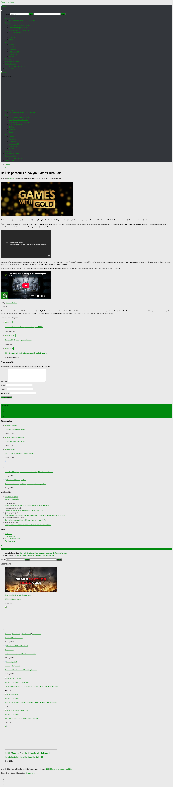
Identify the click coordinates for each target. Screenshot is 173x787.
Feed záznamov (10, 536)
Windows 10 (13, 54)
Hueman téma (30, 773)
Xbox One (8, 23)
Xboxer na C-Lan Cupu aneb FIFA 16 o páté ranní (21, 670)
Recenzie (8, 59)
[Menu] (1, 10)
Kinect (11, 39)
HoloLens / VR (14, 51)
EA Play (11, 35)
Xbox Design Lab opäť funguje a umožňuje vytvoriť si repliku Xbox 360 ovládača (31, 702)
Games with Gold (11, 303)
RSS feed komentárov (12, 538)
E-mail (3, 389)
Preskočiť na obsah (7, 2)
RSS (47, 769)
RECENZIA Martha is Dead (14, 638)
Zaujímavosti (13, 49)
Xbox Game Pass (10, 63)
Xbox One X (16, 634)
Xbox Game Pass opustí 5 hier (15, 441)
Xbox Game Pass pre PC (17, 66)
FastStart (12, 37)
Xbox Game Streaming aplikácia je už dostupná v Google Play (25, 484)
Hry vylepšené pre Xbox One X (19, 25)
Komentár (4, 381)
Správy (7, 42)
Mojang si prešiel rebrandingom (15, 429)
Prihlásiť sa (8, 534)
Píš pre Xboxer (9, 68)
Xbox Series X (26, 634)
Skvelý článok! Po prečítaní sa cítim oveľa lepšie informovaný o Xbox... (28, 525)
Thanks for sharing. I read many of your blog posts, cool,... (24, 510)
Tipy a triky (12, 47)
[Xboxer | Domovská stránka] (4, 6)
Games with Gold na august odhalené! (18, 340)
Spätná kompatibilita (12, 61)
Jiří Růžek (11, 178)
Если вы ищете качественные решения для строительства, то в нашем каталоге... (35, 515)
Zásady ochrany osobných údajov (61, 769)
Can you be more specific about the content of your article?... (25, 520)
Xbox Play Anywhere (16, 32)
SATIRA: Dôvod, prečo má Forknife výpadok (19, 453)
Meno (3, 385)
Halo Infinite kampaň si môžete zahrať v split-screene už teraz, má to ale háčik (31, 686)
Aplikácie (12, 56)
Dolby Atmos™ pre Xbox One (18, 27)
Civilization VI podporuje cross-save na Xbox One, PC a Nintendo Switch (29, 472)
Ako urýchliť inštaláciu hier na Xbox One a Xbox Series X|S (24, 757)
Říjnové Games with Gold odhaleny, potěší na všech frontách (26, 353)
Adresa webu (5, 393)
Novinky (11, 44)
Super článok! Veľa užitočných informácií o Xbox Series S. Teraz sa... (27, 505)
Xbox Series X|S (10, 18)
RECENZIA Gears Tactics (13, 599)
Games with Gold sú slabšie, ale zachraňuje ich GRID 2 (24, 327)
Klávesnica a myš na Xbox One (19, 30)
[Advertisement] (86, 93)
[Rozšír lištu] (1, 545)
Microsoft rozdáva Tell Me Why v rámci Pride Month (22, 718)
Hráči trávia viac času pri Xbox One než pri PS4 (20, 654)
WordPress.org (10, 541)
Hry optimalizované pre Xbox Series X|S (22, 20)
